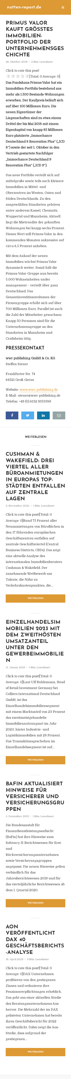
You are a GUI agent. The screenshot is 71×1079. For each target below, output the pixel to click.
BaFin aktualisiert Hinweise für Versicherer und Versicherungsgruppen (35, 796)
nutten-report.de (24, 7)
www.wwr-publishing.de (39, 389)
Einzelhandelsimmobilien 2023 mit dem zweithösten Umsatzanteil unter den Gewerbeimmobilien (35, 641)
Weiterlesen (36, 598)
